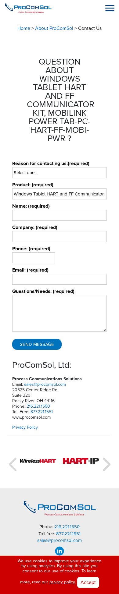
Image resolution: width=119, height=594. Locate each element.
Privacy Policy (25, 427)
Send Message (37, 344)
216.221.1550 (38, 406)
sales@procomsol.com (45, 384)
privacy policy (62, 582)
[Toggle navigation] (109, 8)
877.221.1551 (42, 411)
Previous (13, 461)
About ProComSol (54, 28)
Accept (88, 582)
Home (23, 28)
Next (105, 461)
